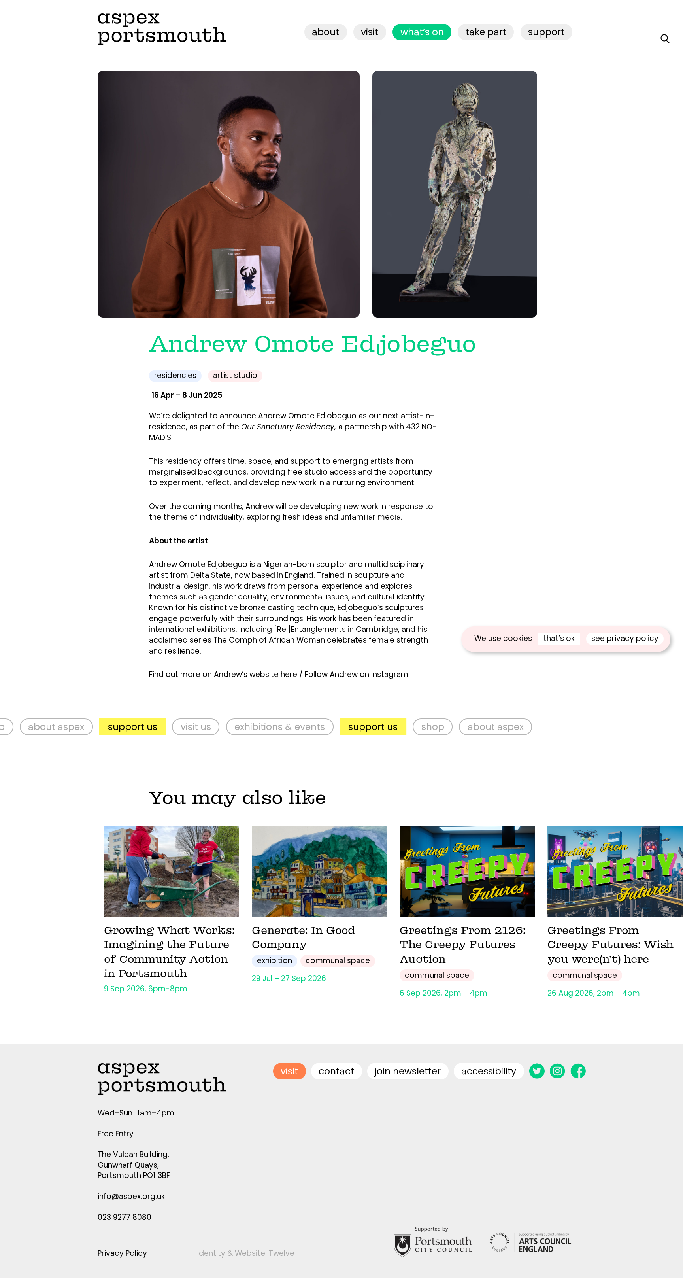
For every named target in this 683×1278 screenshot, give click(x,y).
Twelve (281, 1253)
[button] (560, 194)
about (325, 31)
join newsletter (408, 1071)
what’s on (422, 31)
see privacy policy (624, 638)
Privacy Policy (122, 1253)
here (289, 674)
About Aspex (453, 726)
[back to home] (162, 29)
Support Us (90, 726)
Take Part (486, 31)
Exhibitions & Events (237, 726)
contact (336, 1071)
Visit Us (153, 726)
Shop (390, 726)
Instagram (389, 674)
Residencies (175, 375)
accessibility (488, 1071)
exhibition (274, 960)
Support (546, 31)
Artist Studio (235, 375)
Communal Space (338, 960)
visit (369, 31)
